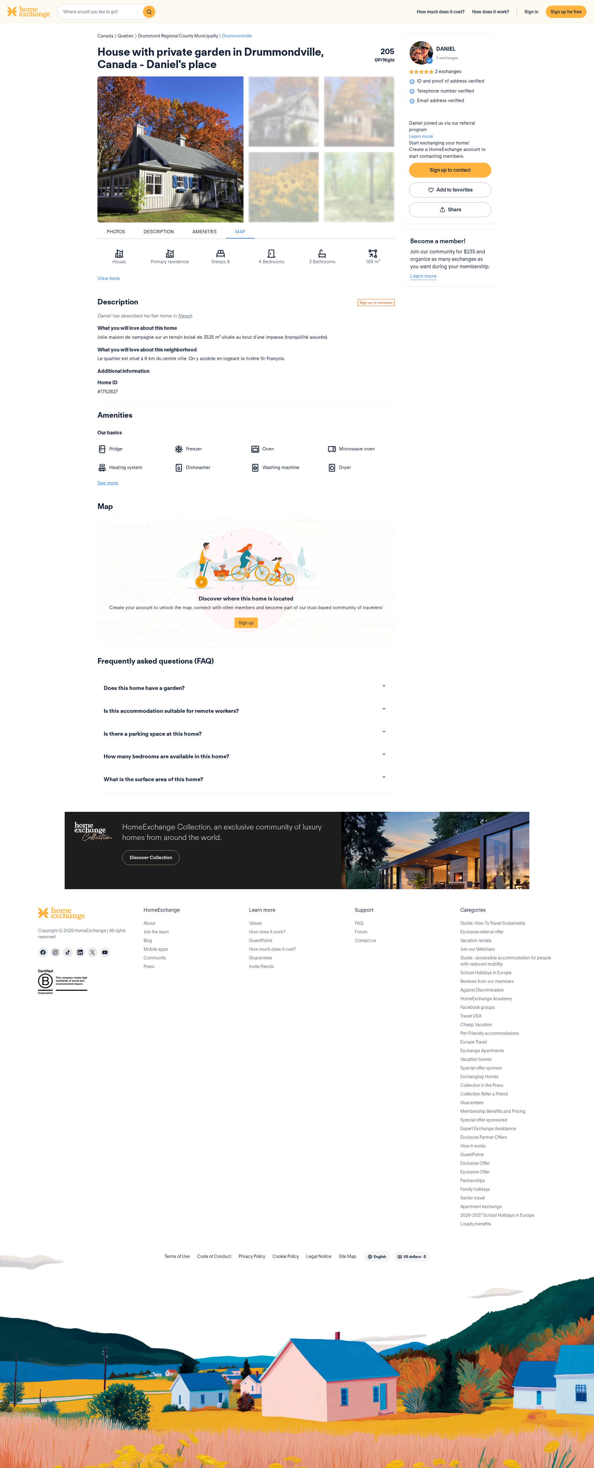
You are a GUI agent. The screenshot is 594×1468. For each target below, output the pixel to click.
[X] (92, 952)
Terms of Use (177, 1256)
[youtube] (105, 952)
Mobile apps (156, 949)
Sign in (531, 11)
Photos (116, 232)
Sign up (246, 622)
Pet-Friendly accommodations (489, 1033)
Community (155, 957)
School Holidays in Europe (485, 972)
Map (240, 232)
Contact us (365, 940)
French (185, 316)
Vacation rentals (476, 940)
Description (159, 232)
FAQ (359, 923)
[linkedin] (80, 952)
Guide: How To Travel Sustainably (492, 923)
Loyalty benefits (475, 1223)
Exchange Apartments (482, 1050)
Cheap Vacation (476, 1024)
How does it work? (490, 11)
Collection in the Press (481, 1085)
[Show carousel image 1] (283, 111)
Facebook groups (477, 1007)
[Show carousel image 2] (359, 111)
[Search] (149, 12)
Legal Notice (318, 1256)
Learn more (421, 136)
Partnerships (472, 1180)
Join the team (156, 931)
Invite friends (261, 966)
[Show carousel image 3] (283, 187)
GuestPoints (261, 940)
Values (255, 923)
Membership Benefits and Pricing (493, 1111)
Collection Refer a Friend (484, 1093)
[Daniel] (421, 53)
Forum (361, 931)
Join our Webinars (477, 949)
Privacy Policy (252, 1256)
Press (149, 966)
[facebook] (43, 952)
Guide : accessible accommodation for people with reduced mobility (505, 960)
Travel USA (470, 1016)
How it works (473, 1145)
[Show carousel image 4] (359, 187)
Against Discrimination (482, 990)
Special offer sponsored (483, 1119)
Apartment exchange (481, 1206)
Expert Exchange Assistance (488, 1128)
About (149, 923)
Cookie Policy (286, 1256)
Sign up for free (566, 11)
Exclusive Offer (475, 1163)
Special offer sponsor (481, 1067)
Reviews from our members (487, 981)
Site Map (347, 1256)
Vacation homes (476, 1059)
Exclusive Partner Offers (483, 1137)
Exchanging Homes (479, 1076)
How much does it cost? (441, 11)
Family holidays (475, 1189)
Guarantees (260, 957)
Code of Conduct (214, 1256)
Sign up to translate (376, 302)
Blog (148, 940)
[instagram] (55, 952)
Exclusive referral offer (482, 931)
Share (454, 210)
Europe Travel (473, 1042)
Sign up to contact (450, 170)
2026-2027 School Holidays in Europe (497, 1215)
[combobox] (107, 11)
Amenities (204, 232)
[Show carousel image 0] (170, 149)
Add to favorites (455, 190)
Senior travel (472, 1197)
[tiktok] (68, 952)
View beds (108, 278)
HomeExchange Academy (486, 998)
